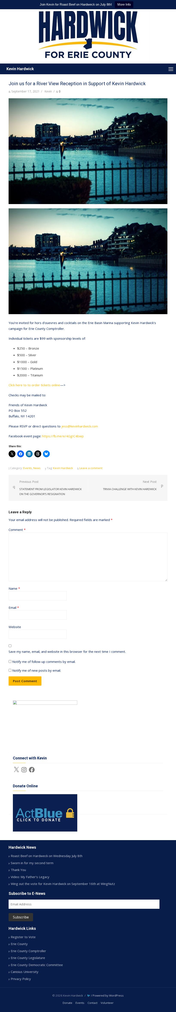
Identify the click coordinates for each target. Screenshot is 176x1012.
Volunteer (107, 1003)
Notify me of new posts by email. (36, 670)
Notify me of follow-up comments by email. (44, 661)
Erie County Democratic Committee (37, 965)
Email (14, 607)
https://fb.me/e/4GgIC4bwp (63, 436)
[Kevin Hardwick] (88, 36)
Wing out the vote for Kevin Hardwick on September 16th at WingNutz (63, 884)
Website (15, 627)
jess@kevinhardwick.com (79, 426)
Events (27, 468)
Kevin (48, 91)
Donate (67, 1003)
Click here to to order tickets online (34, 385)
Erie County (19, 944)
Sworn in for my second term (32, 863)
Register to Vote (23, 937)
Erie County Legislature (28, 958)
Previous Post (50, 488)
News (37, 468)
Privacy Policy (21, 979)
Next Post (130, 485)
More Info (124, 4)
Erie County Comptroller (28, 951)
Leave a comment (90, 468)
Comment (17, 529)
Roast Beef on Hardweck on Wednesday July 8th (46, 856)
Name (14, 588)
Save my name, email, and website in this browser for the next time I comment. (67, 651)
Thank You (18, 870)
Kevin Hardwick (20, 69)
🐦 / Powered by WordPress (105, 995)
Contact (92, 1003)
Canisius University (24, 972)
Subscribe (21, 917)
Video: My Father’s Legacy (30, 877)
